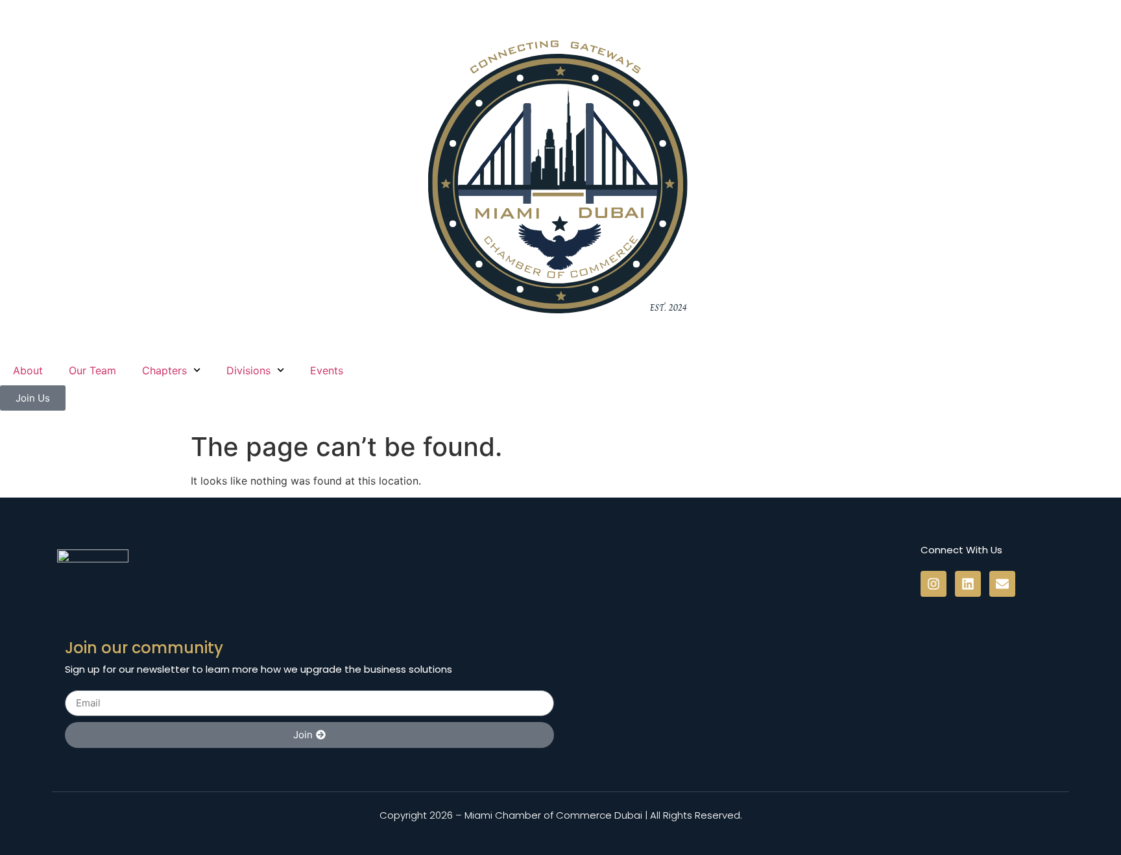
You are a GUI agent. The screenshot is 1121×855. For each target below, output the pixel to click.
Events (326, 370)
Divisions (248, 370)
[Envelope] (1002, 584)
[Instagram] (933, 584)
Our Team (92, 370)
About (28, 370)
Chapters (164, 370)
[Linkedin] (968, 584)
